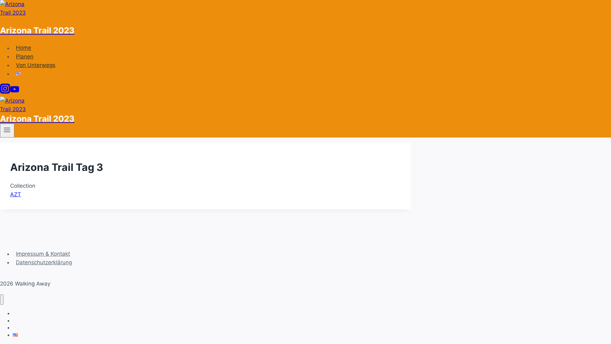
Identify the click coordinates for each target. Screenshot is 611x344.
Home (23, 48)
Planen (24, 56)
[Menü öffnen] (7, 131)
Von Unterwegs (35, 65)
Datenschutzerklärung (44, 262)
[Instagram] (5, 92)
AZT (15, 194)
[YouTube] (14, 92)
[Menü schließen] (2, 299)
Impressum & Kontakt (43, 254)
